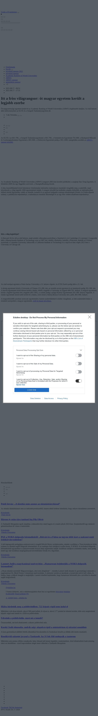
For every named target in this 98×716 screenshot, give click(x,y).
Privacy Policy (62, 398)
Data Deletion (35, 398)
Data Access (49, 398)
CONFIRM (31, 390)
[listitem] (49, 350)
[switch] (79, 355)
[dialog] (49, 358)
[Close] (90, 317)
